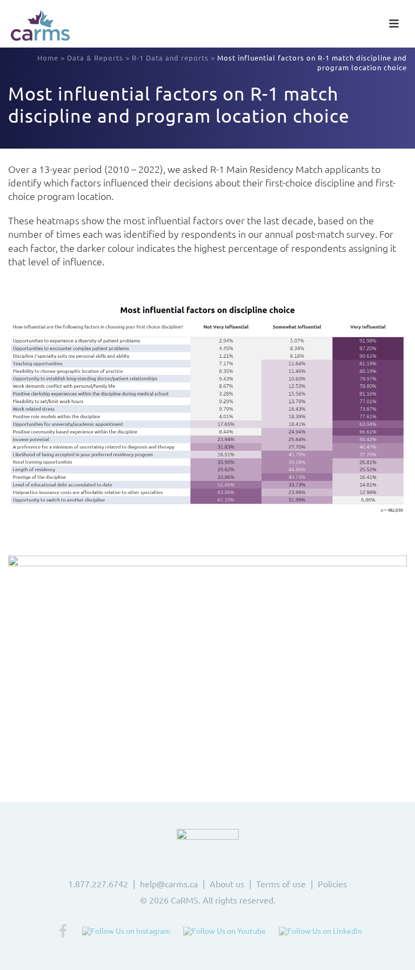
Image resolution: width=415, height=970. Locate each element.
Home (47, 57)
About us (227, 883)
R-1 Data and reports (170, 57)
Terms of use (281, 883)
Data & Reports (95, 57)
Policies (332, 883)
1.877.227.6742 (98, 883)
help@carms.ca (169, 883)
